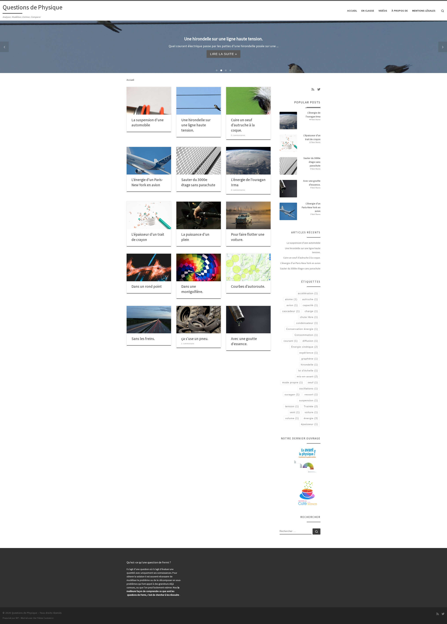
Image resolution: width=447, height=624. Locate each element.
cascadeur (291, 311)
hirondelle (309, 364)
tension (292, 406)
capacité (310, 305)
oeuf (313, 382)
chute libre (309, 317)
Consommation (306, 334)
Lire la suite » (223, 54)
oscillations (308, 388)
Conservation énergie (302, 329)
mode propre (292, 382)
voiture (311, 412)
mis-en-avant (307, 376)
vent (295, 412)
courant (291, 340)
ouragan (292, 394)
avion (292, 305)
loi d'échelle (308, 370)
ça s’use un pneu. (194, 338)
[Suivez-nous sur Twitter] (318, 89)
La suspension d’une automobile (303, 242)
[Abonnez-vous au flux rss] (313, 89)
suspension (308, 400)
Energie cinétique (304, 346)
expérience (308, 352)
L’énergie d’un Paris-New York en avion (300, 263)
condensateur (307, 323)
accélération (308, 293)
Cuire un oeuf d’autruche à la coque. (243, 125)
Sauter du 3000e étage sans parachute (300, 268)
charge (311, 311)
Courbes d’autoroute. (248, 286)
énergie (311, 418)
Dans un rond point (146, 286)
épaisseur (309, 424)
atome (291, 299)
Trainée (311, 406)
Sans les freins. (143, 338)
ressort (311, 394)
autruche (310, 299)
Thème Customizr (45, 618)
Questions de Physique (24, 612)
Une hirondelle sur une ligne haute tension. (196, 125)
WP (17, 618)
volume (292, 418)
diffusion (310, 340)
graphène (309, 358)
